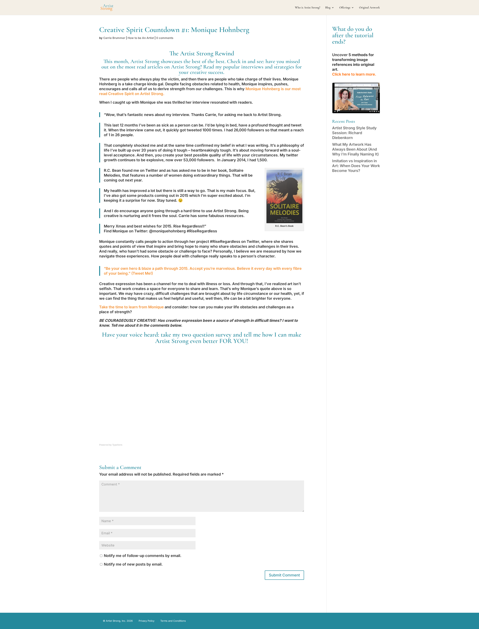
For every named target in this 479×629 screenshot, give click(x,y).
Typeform (117, 445)
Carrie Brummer (114, 38)
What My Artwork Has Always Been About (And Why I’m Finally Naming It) (355, 149)
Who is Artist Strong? (307, 7)
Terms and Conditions (173, 620)
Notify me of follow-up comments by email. (142, 555)
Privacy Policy (146, 620)
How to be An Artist (141, 38)
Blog (327, 7)
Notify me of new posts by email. (133, 564)
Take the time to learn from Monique (131, 307)
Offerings (344, 7)
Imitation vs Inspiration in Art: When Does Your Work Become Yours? (356, 166)
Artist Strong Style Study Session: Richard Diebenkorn (354, 133)
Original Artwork (369, 7)
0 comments (164, 38)
